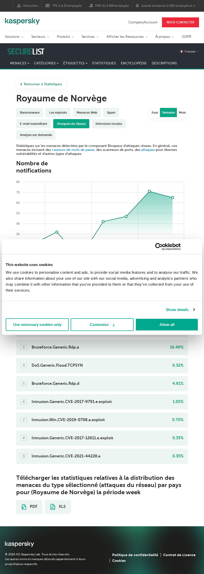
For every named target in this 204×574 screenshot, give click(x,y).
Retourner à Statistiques (43, 84)
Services (88, 37)
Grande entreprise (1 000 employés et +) (168, 5)
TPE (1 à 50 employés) (67, 5)
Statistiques (104, 63)
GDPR (186, 37)
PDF (33, 506)
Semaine (168, 112)
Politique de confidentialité (135, 555)
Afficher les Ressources (125, 37)
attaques (148, 150)
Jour (154, 112)
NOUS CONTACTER (180, 22)
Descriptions (164, 63)
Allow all (166, 324)
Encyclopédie (134, 63)
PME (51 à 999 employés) (112, 5)
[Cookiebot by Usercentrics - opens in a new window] (159, 246)
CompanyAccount (142, 22)
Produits (63, 37)
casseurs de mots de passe (73, 150)
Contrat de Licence (179, 555)
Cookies (119, 561)
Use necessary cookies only (37, 324)
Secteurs (38, 37)
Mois (182, 112)
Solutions (12, 37)
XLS (62, 506)
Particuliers (30, 5)
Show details (177, 310)
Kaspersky (22, 19)
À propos (162, 37)
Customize (99, 324)
